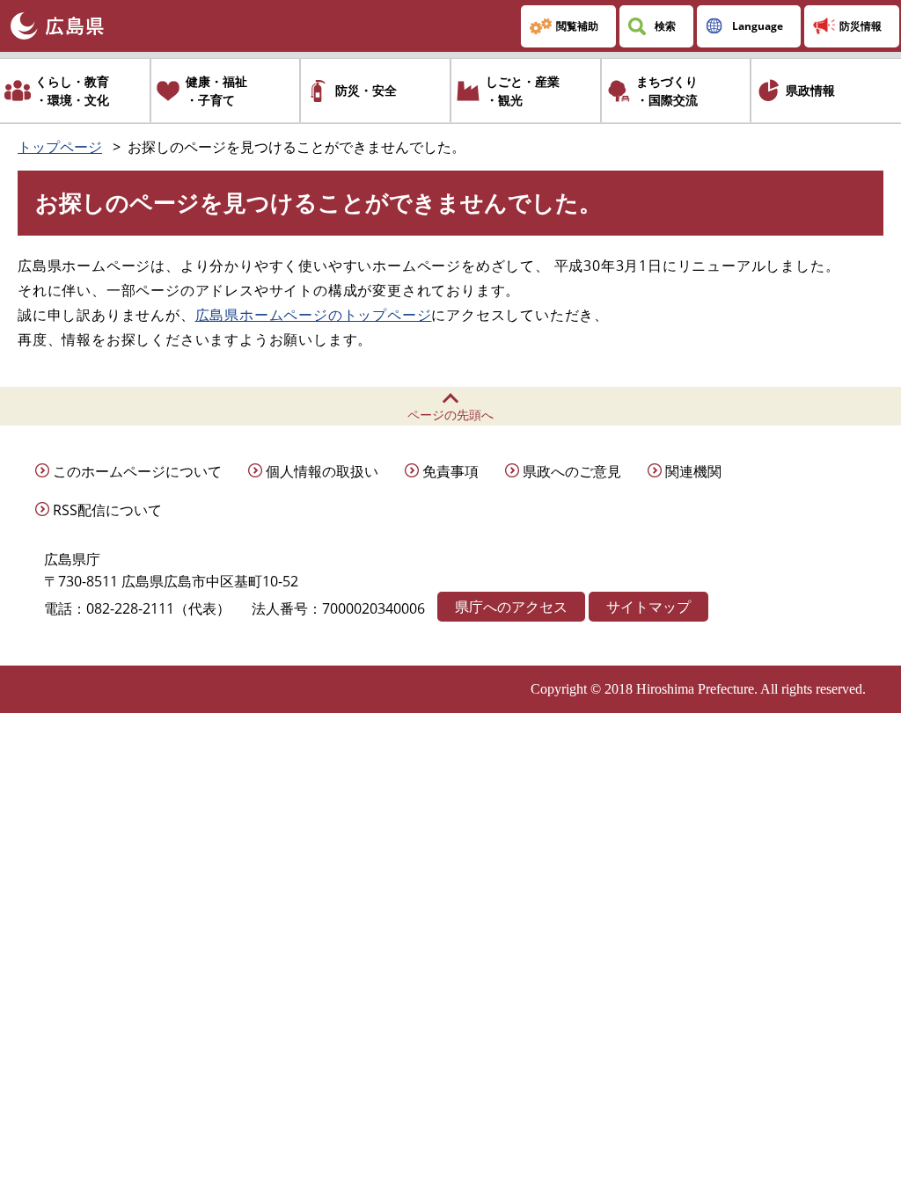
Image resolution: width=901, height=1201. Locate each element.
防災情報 (860, 25)
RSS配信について (107, 510)
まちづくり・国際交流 (667, 90)
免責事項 (450, 471)
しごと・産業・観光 (523, 90)
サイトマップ (648, 606)
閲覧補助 (577, 25)
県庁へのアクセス (511, 606)
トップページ (60, 146)
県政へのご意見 (572, 471)
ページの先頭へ (450, 414)
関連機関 (693, 471)
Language (757, 25)
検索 (665, 25)
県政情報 (810, 90)
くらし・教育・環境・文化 (72, 90)
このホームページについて (137, 471)
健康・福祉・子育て (216, 90)
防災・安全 (366, 90)
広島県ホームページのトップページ (313, 314)
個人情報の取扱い (322, 471)
